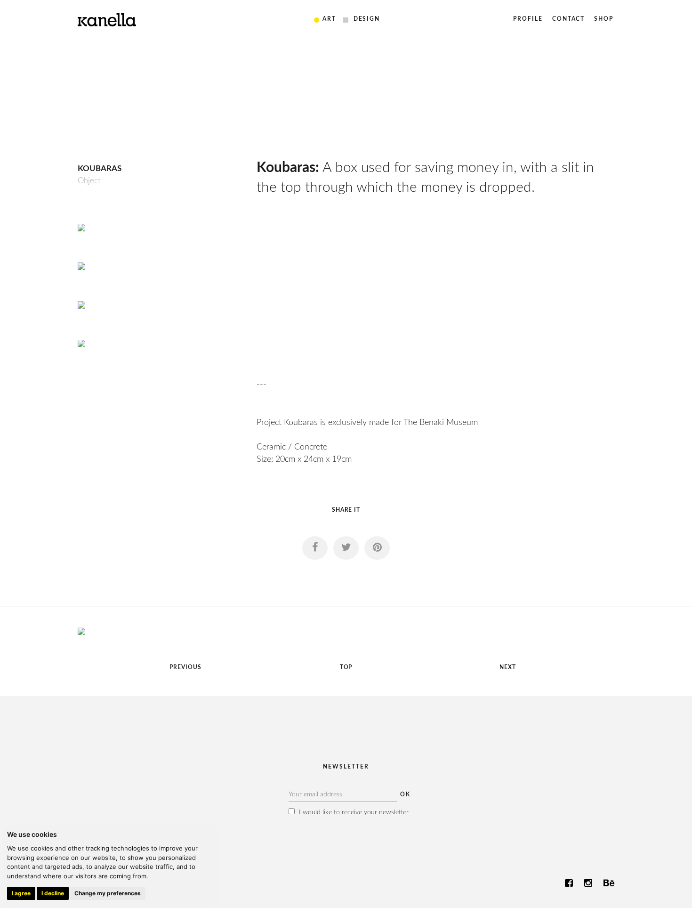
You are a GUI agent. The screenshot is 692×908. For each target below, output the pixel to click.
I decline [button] (52, 893)
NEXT (507, 667)
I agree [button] (21, 893)
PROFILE (527, 19)
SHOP (603, 19)
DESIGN (367, 19)
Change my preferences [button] (107, 893)
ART (329, 19)
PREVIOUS (185, 667)
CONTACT (568, 19)
